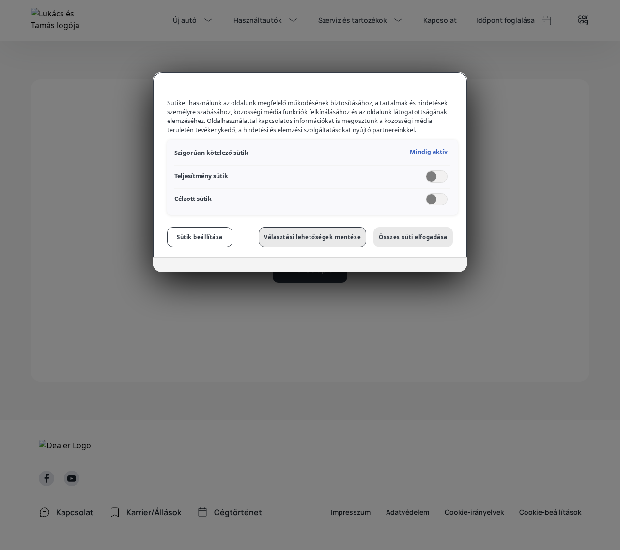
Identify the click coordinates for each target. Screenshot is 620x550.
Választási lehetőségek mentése (312, 237)
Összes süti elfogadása (413, 237)
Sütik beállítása (200, 237)
